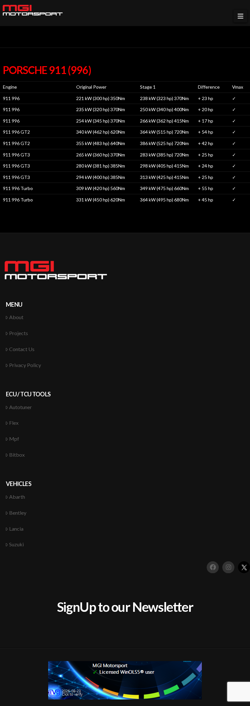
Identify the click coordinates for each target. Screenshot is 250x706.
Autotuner (20, 407)
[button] (240, 16)
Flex (14, 422)
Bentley (17, 512)
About (16, 317)
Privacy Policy (25, 365)
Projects (18, 333)
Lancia (16, 528)
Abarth (17, 496)
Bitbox (17, 454)
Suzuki (16, 544)
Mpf (14, 438)
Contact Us (22, 349)
